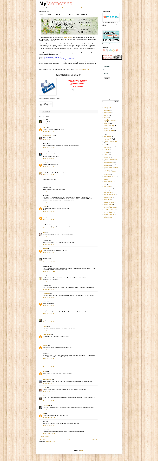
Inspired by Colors (108, 156)
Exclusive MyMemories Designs (111, 132)
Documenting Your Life (109, 130)
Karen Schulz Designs (109, 164)
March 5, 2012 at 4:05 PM (48, 158)
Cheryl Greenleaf (47, 334)
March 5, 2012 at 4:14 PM (48, 166)
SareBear (45, 345)
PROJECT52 (106, 183)
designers (49, 7)
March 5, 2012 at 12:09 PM (49, 139)
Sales (105, 184)
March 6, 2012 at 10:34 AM (49, 262)
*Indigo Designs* (68, 37)
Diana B (44, 127)
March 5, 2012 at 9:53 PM (48, 244)
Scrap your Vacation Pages (110, 194)
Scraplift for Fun (107, 199)
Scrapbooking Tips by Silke (110, 196)
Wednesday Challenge (109, 214)
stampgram (45, 318)
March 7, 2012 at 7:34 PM (48, 358)
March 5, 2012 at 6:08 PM (48, 227)
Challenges (106, 119)
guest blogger (107, 149)
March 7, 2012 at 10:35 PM (49, 375)
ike (43, 395)
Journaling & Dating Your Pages (111, 159)
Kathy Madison (46, 293)
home (40, 7)
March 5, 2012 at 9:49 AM (48, 131)
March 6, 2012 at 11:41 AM (49, 271)
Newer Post (42, 439)
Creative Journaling (108, 127)
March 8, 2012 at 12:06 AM (49, 391)
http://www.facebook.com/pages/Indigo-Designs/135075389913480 (60, 59)
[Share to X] (46, 111)
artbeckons (45, 248)
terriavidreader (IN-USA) (48, 135)
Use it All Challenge (108, 212)
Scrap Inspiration (107, 186)
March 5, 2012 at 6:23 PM (48, 236)
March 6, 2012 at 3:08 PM (48, 289)
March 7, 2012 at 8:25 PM (48, 366)
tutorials (76, 7)
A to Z (105, 109)
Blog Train (106, 115)
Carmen (45, 429)
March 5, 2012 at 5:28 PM (48, 219)
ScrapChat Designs (108, 197)
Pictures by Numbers (108, 181)
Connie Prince (107, 123)
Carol (44, 119)
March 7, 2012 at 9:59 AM (48, 321)
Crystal (44, 301)
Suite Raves (106, 206)
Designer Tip (106, 128)
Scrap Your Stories (108, 192)
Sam (44, 413)
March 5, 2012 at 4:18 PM (48, 174)
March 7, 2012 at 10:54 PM (49, 383)
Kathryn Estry (107, 165)
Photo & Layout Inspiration (109, 178)
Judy (44, 232)
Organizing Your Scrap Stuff (110, 176)
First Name (105, 69)
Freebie (105, 144)
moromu (45, 256)
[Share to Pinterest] (49, 111)
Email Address (107, 66)
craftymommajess (47, 379)
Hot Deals (106, 152)
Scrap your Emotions (108, 188)
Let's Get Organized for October (111, 167)
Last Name (105, 73)
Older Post (94, 439)
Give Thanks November (109, 146)
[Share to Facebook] (48, 111)
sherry (44, 371)
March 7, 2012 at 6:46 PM (48, 330)
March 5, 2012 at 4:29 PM (48, 183)
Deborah (45, 326)
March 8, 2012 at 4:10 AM (48, 409)
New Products (107, 174)
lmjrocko (45, 151)
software (44, 7)
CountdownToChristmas (109, 125)
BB (43, 171)
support (80, 7)
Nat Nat (44, 387)
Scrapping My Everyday (109, 202)
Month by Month (107, 170)
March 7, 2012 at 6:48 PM (48, 341)
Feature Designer (108, 136)
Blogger (81, 450)
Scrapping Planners (108, 204)
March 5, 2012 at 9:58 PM (48, 252)
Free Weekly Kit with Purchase (110, 141)
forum (72, 7)
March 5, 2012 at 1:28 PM (48, 147)
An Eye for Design (108, 114)
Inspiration (106, 154)
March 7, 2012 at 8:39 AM (48, 313)
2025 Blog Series (107, 107)
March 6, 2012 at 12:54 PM (49, 281)
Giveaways (106, 147)
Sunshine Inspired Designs (110, 207)
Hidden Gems (107, 151)
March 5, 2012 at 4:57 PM (48, 191)
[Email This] (43, 111)
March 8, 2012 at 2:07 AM (48, 400)
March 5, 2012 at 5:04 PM (48, 202)
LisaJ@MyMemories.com (82, 69)
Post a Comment (45, 436)
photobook (106, 179)
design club (64, 7)
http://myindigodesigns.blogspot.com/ (52, 57)
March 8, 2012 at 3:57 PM (48, 425)
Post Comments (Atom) (50, 441)
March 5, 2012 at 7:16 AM (48, 123)
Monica (44, 216)
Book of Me (106, 117)
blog (69, 7)
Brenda (44, 206)
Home (68, 439)
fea (104, 134)
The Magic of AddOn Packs (110, 209)
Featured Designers (108, 139)
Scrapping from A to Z (108, 201)
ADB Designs (107, 110)
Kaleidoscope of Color (109, 162)
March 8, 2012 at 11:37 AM (49, 417)
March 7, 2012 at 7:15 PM (48, 349)
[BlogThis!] (45, 111)
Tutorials (106, 211)
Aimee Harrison (107, 112)
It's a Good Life (107, 157)
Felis (44, 275)
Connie (44, 162)
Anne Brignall (46, 405)
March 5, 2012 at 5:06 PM (48, 211)
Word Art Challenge (108, 217)
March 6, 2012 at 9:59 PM (48, 305)
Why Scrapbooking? (108, 216)
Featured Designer (108, 138)
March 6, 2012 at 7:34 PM (48, 297)
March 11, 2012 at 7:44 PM (49, 433)
